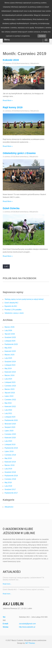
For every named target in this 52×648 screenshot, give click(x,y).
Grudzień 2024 (10, 362)
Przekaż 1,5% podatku (13, 310)
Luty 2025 (8, 358)
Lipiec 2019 (9, 451)
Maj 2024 (8, 368)
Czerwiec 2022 (10, 400)
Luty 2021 (8, 413)
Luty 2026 (8, 330)
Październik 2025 (11, 344)
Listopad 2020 (10, 417)
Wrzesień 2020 (10, 424)
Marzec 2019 (9, 465)
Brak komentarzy (23, 63)
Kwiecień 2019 (10, 462)
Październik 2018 (11, 476)
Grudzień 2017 (10, 489)
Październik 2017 (11, 493)
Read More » (8, 100)
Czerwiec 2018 (10, 479)
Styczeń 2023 (10, 393)
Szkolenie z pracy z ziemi (14, 313)
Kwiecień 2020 (10, 438)
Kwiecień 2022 (10, 406)
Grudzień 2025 (10, 337)
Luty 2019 (8, 469)
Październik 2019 (11, 448)
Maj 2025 (8, 348)
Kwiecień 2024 (10, 372)
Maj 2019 (8, 458)
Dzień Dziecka (11, 208)
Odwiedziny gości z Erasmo (19, 153)
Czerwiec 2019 (10, 455)
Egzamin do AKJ (11, 306)
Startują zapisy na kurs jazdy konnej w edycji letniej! (24, 299)
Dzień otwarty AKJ (11, 303)
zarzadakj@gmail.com (27, 624)
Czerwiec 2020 (10, 434)
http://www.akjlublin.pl (27, 627)
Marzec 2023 (9, 389)
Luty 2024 (8, 379)
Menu (7, 39)
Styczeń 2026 (10, 334)
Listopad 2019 (10, 445)
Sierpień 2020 (10, 427)
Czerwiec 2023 (10, 386)
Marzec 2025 (9, 355)
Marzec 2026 (9, 327)
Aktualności (34, 63)
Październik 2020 (11, 420)
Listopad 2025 (10, 341)
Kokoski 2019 (11, 60)
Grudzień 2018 (10, 472)
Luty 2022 (8, 410)
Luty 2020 (8, 441)
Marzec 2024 (9, 375)
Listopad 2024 (10, 365)
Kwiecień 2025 (10, 351)
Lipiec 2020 (9, 431)
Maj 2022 (8, 403)
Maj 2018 (8, 483)
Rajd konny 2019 (12, 107)
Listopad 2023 (10, 382)
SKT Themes (30, 643)
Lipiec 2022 (9, 396)
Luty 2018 (8, 486)
